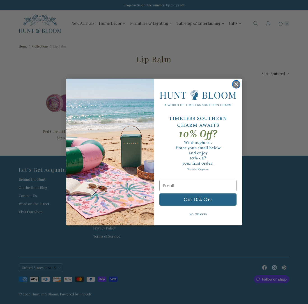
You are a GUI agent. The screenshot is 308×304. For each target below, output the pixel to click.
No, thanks (198, 214)
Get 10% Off (198, 199)
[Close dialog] (236, 84)
